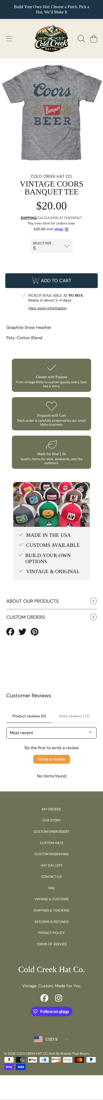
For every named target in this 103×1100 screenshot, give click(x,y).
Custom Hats (51, 843)
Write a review (51, 759)
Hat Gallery (52, 865)
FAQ (51, 888)
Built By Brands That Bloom (69, 1054)
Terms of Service (51, 944)
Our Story (51, 820)
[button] (9, 39)
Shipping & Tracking (51, 910)
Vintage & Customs (51, 899)
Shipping (29, 218)
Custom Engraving (51, 854)
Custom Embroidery (51, 831)
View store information (47, 308)
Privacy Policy (51, 933)
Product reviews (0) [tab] (29, 716)
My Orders (51, 809)
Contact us (51, 876)
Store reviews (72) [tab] (74, 716)
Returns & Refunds (52, 921)
